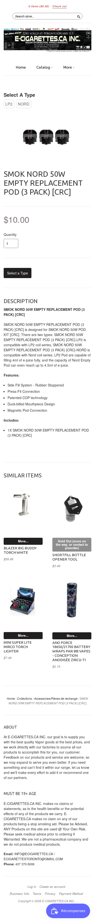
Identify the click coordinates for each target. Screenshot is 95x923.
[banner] (47, 40)
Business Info (19, 893)
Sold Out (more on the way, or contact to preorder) (72, 544)
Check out (59, 6)
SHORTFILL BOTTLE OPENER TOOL (69, 557)
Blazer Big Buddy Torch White (20, 550)
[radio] (9, 104)
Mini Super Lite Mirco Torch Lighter (18, 646)
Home (21, 67)
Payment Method (71, 893)
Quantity (10, 234)
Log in (32, 886)
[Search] (78, 16)
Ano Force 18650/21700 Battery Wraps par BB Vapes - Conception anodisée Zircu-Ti (71, 651)
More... (23, 541)
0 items (38, 6)
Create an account (52, 886)
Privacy (50, 893)
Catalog (43, 67)
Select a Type (19, 94)
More (68, 67)
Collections (24, 698)
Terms (37, 893)
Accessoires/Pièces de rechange (55, 698)
